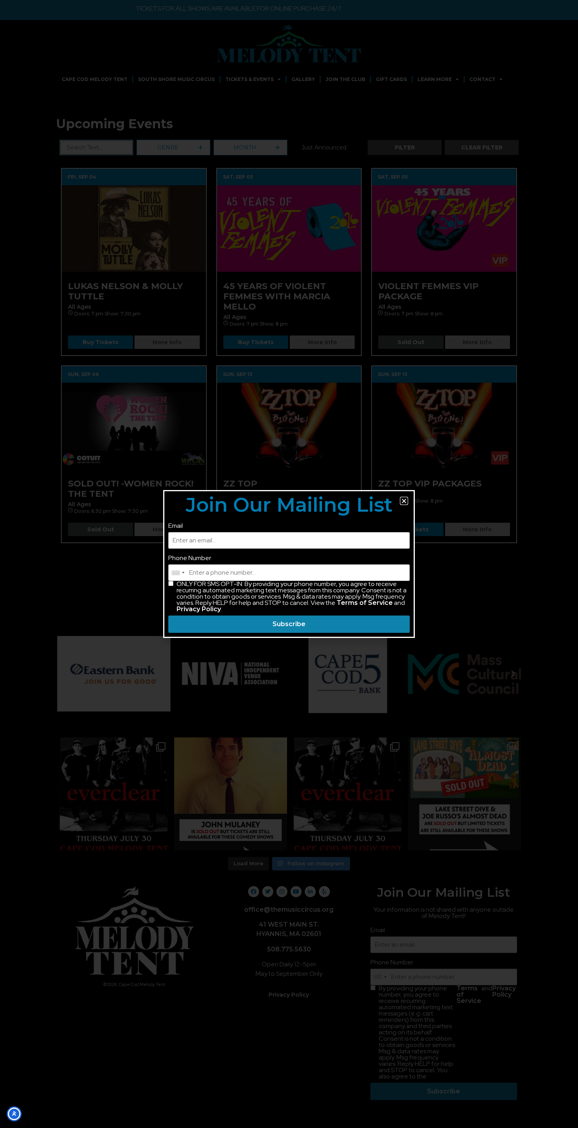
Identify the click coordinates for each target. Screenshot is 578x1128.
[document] (289, 564)
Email (175, 526)
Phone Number (189, 558)
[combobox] (178, 573)
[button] (404, 501)
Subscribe (289, 624)
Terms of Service (365, 602)
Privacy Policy (199, 609)
